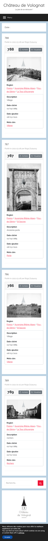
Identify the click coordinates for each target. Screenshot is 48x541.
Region (10, 85)
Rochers (10, 463)
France (9, 88)
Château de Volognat (24, 5)
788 (7, 38)
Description (12, 97)
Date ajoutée (12, 114)
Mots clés (11, 122)
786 (7, 274)
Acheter (25, 50)
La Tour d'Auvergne (25, 91)
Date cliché (12, 105)
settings (21, 533)
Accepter (7, 537)
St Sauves (21, 221)
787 (7, 144)
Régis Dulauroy (31, 42)
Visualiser (37, 50)
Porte (9, 255)
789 (7, 380)
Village (10, 125)
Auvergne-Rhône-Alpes (25, 88)
